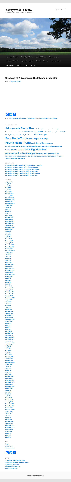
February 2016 (9, 357)
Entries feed (8, 446)
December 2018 (9, 292)
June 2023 (8, 186)
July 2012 (8, 433)
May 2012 (8, 437)
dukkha (45, 132)
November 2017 (9, 315)
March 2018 (8, 309)
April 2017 (8, 329)
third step (18, 158)
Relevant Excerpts (55, 61)
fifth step (7, 135)
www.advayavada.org (11, 468)
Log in (7, 444)
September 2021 (10, 227)
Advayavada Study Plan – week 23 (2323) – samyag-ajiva (21, 175)
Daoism (38, 61)
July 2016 (8, 347)
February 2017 (9, 333)
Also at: (33, 65)
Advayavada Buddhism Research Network (17, 462)
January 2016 (9, 359)
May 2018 (8, 306)
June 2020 (8, 256)
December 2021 (9, 221)
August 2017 (8, 321)
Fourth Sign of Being (26, 57)
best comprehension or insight (51, 129)
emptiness (57, 132)
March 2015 (8, 374)
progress (39, 153)
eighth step (50, 132)
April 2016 (8, 353)
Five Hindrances (29, 135)
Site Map (55, 118)
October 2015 (9, 360)
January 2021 (9, 243)
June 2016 (8, 349)
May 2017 (8, 327)
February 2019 (9, 288)
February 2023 (9, 194)
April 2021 (8, 237)
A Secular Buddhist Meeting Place (15, 460)
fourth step (50, 143)
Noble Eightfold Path (40, 57)
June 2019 (8, 280)
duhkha (40, 131)
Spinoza (45, 61)
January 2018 (9, 313)
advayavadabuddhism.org (12, 466)
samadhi (44, 153)
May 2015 (8, 370)
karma (25, 146)
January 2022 (9, 219)
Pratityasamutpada (54, 57)
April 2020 (8, 260)
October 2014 (9, 384)
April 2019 (8, 284)
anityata (42, 129)
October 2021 (9, 225)
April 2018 (8, 307)
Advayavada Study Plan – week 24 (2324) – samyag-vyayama (22, 173)
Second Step (8, 156)
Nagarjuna (7, 150)
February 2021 (9, 241)
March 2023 (8, 192)
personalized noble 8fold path (21, 153)
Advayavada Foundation (12, 464)
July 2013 (8, 413)
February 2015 (9, 376)
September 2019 (10, 274)
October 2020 (9, 249)
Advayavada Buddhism (12, 57)
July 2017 (8, 323)
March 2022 (8, 215)
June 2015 (8, 368)
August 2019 (8, 276)
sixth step (39, 156)
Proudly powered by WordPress (35, 475)
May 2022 (8, 211)
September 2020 (10, 251)
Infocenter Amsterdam (46, 118)
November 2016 (9, 339)
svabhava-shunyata (47, 156)
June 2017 (8, 325)
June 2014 (8, 392)
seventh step (32, 156)
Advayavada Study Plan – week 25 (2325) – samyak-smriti (21, 171)
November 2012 (9, 427)
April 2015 (8, 372)
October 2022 (9, 201)
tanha (54, 156)
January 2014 (9, 402)
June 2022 (8, 209)
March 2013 (8, 419)
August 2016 (8, 345)
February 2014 (9, 400)
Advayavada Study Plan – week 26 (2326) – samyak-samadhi (22, 169)
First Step (22, 135)
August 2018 (8, 300)
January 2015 (9, 378)
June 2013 (8, 415)
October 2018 (9, 296)
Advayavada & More (18, 10)
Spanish (18, 65)
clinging (35, 132)
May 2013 (8, 417)
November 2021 (9, 223)
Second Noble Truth (53, 153)
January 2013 (9, 423)
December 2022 (9, 198)
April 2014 (8, 396)
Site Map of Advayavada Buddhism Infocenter (31, 78)
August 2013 (8, 411)
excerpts (63, 132)
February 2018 (9, 311)
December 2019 (9, 268)
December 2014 (9, 380)
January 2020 (9, 266)
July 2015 (8, 366)
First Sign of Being (15, 135)
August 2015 (8, 364)
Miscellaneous (10, 65)
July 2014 (8, 390)
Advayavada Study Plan (12, 61)
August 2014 (8, 388)
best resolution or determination (13, 132)
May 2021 (8, 235)
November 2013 (9, 406)
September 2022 (10, 203)
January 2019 (9, 290)
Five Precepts (40, 134)
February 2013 (9, 421)
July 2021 (8, 231)
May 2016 (8, 351)
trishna (23, 158)
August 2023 (8, 182)
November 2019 (9, 270)
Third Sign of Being (10, 158)
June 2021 (8, 233)
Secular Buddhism (17, 156)
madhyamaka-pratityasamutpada (50, 146)
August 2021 (8, 229)
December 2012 (9, 425)
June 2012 (8, 435)
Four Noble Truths (17, 138)
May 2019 (8, 282)
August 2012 (8, 431)
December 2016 (9, 337)
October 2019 (9, 272)
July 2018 (8, 302)
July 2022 (8, 207)
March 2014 (8, 398)
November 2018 (9, 294)
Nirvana (13, 150)
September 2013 (10, 410)
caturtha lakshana (27, 132)
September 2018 (10, 298)
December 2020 (9, 245)
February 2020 (9, 264)
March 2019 (8, 286)
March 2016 (8, 355)
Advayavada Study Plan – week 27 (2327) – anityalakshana (21, 167)
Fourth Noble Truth (17, 143)
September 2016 (10, 343)
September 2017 (10, 319)
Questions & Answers (27, 61)
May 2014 (8, 394)
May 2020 (8, 258)
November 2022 (9, 199)
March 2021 (8, 239)
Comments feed (9, 448)
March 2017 (8, 331)
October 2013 (9, 408)
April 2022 (8, 213)
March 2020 (8, 262)
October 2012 (9, 429)
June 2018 (8, 303)
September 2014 (10, 386)
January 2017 (9, 335)
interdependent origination (14, 146)
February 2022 (9, 217)
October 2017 (9, 317)
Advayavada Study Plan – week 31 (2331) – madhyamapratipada (23, 165)
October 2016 (9, 341)
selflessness (25, 156)
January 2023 (9, 196)
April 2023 (8, 190)
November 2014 (9, 382)
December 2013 (9, 404)
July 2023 (8, 184)
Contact (26, 65)
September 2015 (10, 362)
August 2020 (8, 252)
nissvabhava (19, 150)
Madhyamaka (33, 146)
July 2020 (8, 254)
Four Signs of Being (38, 138)
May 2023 (8, 188)
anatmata (36, 129)
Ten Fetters (59, 156)
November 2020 (9, 247)
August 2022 (8, 205)
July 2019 (8, 278)
